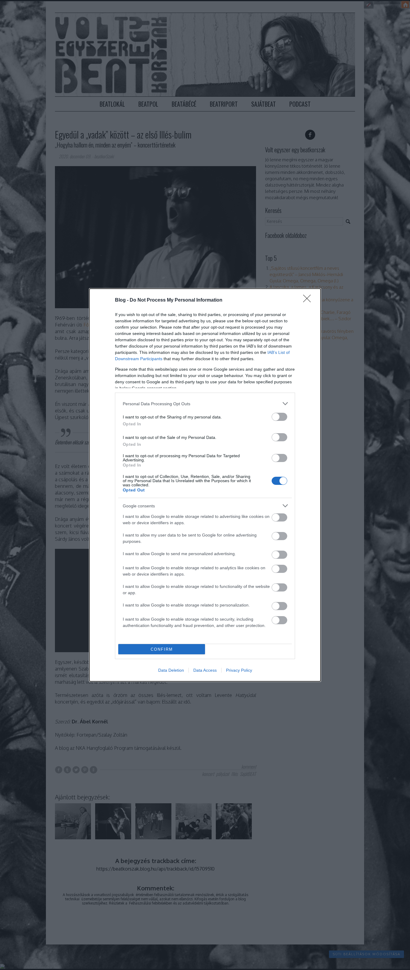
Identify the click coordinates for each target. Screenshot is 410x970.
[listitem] (205, 403)
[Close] (309, 300)
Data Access (205, 670)
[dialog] (205, 485)
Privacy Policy (239, 670)
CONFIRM (162, 649)
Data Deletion (171, 670)
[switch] (279, 417)
